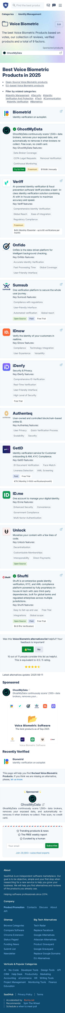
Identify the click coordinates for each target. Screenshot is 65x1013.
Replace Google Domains (47, 953)
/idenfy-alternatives (13, 362)
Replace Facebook (43, 930)
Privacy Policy (25, 994)
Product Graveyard (44, 944)
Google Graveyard (43, 949)
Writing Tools (47, 978)
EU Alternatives (42, 958)
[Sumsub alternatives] (6, 286)
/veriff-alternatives (12, 178)
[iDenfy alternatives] (6, 367)
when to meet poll (27, 1006)
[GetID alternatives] (6, 449)
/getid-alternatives (12, 444)
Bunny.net (29, 1000)
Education (9, 986)
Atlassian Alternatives (45, 939)
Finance (53, 982)
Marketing (45, 974)
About (53, 907)
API (5, 911)
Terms (40, 994)
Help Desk (17, 974)
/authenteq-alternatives (15, 410)
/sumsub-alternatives (14, 281)
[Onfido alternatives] (6, 246)
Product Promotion (14, 907)
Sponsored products (53, 47)
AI (5, 970)
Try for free (19, 169)
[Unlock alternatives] (6, 531)
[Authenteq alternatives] (6, 414)
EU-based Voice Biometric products (25, 85)
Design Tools (48, 970)
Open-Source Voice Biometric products (26, 82)
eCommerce (25, 978)
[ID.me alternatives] (6, 495)
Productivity (31, 974)
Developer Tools (29, 970)
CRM (6, 974)
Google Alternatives (44, 935)
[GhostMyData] (6, 130)
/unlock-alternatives (13, 527)
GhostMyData (31, 804)
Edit (59, 24)
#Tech (38, 98)
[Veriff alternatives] (6, 183)
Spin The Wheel (32, 1003)
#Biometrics (36, 101)
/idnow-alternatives (13, 327)
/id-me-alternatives (13, 490)
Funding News (11, 944)
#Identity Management (17, 95)
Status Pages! (11, 939)
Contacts (32, 907)
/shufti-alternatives (13, 572)
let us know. (17, 779)
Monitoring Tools (37, 982)
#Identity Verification (17, 101)
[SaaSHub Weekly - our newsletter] (48, 5)
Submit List (10, 949)
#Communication (52, 98)
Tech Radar (40, 925)
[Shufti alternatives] (6, 577)
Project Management (15, 982)
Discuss (43, 907)
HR (35, 978)
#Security (36, 95)
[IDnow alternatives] (6, 332)
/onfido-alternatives (13, 241)
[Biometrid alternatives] (6, 113)
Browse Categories (14, 925)
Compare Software (14, 930)
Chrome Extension (14, 935)
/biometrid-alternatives (15, 108)
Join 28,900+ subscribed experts (32, 852)
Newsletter (9, 953)
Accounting (10, 978)
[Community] (54, 5)
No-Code (14, 970)
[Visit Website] (61, 111)
